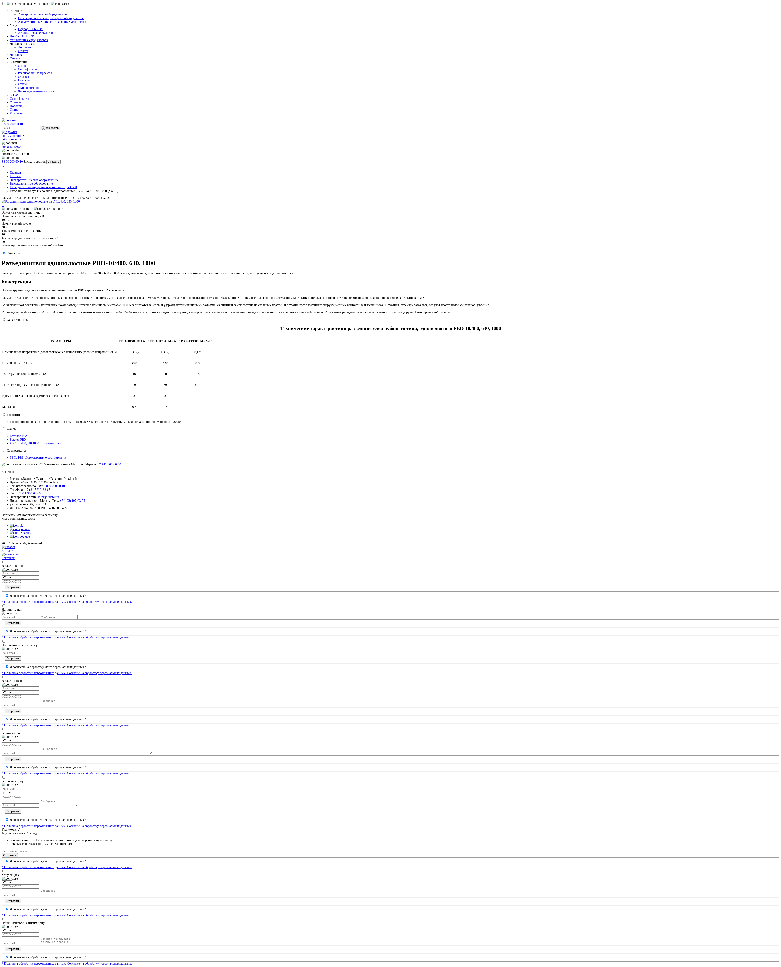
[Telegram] (20, 532)
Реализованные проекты (35, 73)
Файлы (11, 429)
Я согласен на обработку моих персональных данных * (48, 595)
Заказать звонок (35, 161)
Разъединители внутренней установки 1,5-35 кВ (43, 187)
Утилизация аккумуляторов (37, 32)
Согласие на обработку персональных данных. (99, 601)
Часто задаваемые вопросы (36, 91)
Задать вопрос (53, 208)
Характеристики (18, 319)
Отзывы (23, 76)
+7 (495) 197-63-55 (72, 500)
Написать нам (11, 515)
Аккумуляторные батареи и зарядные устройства (52, 21)
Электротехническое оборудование (42, 14)
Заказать (53, 161)
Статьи (23, 84)
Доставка (24, 47)
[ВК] (16, 525)
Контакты (16, 113)
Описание (14, 253)
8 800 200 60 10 (12, 124)
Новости (24, 80)
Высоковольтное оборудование (31, 183)
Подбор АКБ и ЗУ (30, 29)
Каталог (15, 176)
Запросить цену (21, 208)
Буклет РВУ (18, 439)
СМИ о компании (30, 87)
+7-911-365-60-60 (109, 464)
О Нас (22, 65)
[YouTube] (20, 529)
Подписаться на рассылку (40, 515)
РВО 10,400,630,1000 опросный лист (35, 443)
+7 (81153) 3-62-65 (37, 489)
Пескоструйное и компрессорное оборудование (51, 18)
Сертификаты (27, 69)
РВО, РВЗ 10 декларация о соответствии (38, 457)
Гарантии (13, 414)
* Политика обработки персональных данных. (34, 601)
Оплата (23, 51)
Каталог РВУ (19, 436)
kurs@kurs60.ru (12, 146)
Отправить (13, 587)
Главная (15, 172)
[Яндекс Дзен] (20, 536)
